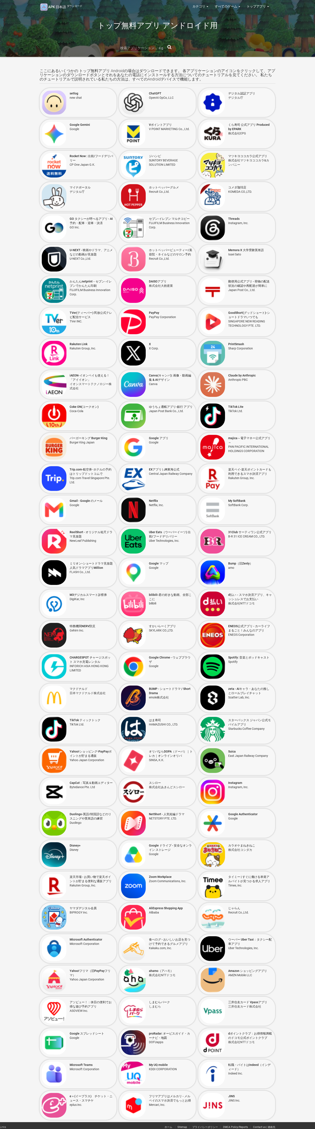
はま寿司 (155, 720)
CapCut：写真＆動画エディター (91, 783)
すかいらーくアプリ (162, 626)
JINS (231, 1096)
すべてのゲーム (226, 6)
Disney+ (75, 845)
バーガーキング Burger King (88, 438)
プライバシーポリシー (205, 1127)
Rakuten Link (78, 344)
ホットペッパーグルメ (164, 187)
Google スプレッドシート (87, 1033)
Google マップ (158, 563)
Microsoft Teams (81, 1065)
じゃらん (234, 908)
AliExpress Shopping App (166, 908)
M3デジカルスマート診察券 (88, 594)
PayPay (154, 312)
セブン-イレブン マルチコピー (169, 218)
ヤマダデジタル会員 (83, 908)
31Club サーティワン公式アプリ (250, 532)
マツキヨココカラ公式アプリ (247, 156)
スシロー (155, 783)
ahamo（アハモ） (161, 971)
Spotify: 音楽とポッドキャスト (248, 657)
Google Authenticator (243, 814)
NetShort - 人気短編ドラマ (166, 814)
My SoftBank (236, 500)
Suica (232, 751)
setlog (74, 93)
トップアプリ (257, 6)
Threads (234, 218)
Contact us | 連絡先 (264, 1127)
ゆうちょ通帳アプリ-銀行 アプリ (171, 406)
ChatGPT (155, 93)
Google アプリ (158, 438)
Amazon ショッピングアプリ (247, 971)
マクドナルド (79, 688)
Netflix (153, 500)
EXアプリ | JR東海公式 (164, 469)
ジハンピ (155, 156)
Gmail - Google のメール (86, 500)
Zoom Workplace (160, 877)
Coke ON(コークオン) (84, 406)
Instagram (235, 783)
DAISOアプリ (157, 281)
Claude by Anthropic (242, 375)
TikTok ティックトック (85, 720)
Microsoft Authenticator (86, 939)
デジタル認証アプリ (241, 93)
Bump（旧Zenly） (240, 563)
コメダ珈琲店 (237, 187)
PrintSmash (236, 344)
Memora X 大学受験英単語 (246, 250)
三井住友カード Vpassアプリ (247, 1002)
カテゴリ (199, 6)
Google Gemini (80, 124)
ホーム (169, 1127)
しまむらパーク (159, 1002)
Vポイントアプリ (160, 124)
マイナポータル (80, 187)
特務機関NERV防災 (82, 626)
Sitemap (182, 1127)
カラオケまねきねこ (241, 845)
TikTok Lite (235, 406)
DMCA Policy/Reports (235, 1127)
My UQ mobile (158, 1065)
